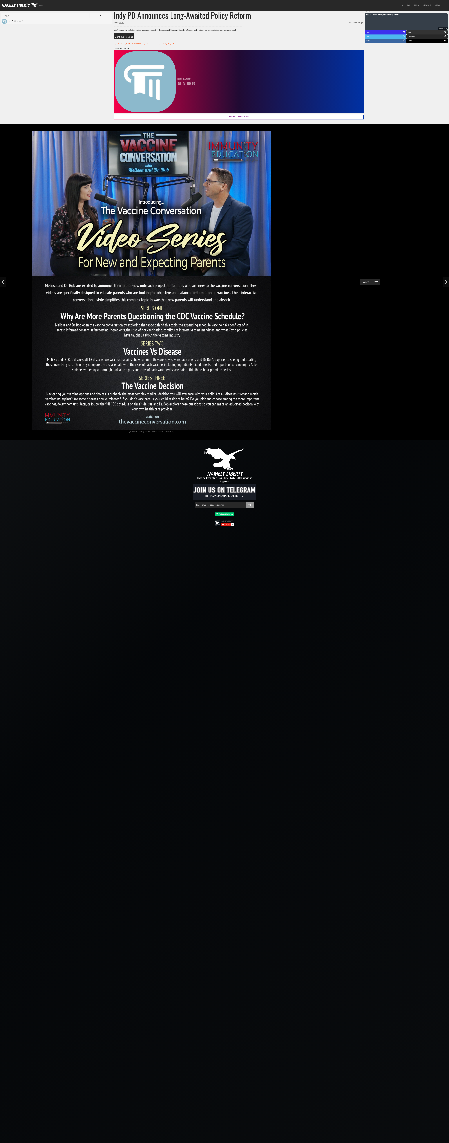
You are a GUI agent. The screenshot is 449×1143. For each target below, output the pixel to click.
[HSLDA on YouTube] (20, 21)
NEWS (408, 5)
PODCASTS (426, 5)
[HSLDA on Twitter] (18, 21)
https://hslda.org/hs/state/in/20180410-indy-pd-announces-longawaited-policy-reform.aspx (147, 44)
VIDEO (416, 5)
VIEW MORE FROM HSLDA (239, 117)
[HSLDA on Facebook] (15, 21)
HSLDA (10, 20)
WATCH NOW (370, 282)
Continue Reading (124, 36)
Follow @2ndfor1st (225, 514)
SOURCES (437, 5)
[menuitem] (402, 5)
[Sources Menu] (445, 5)
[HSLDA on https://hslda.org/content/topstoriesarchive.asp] (22, 21)
